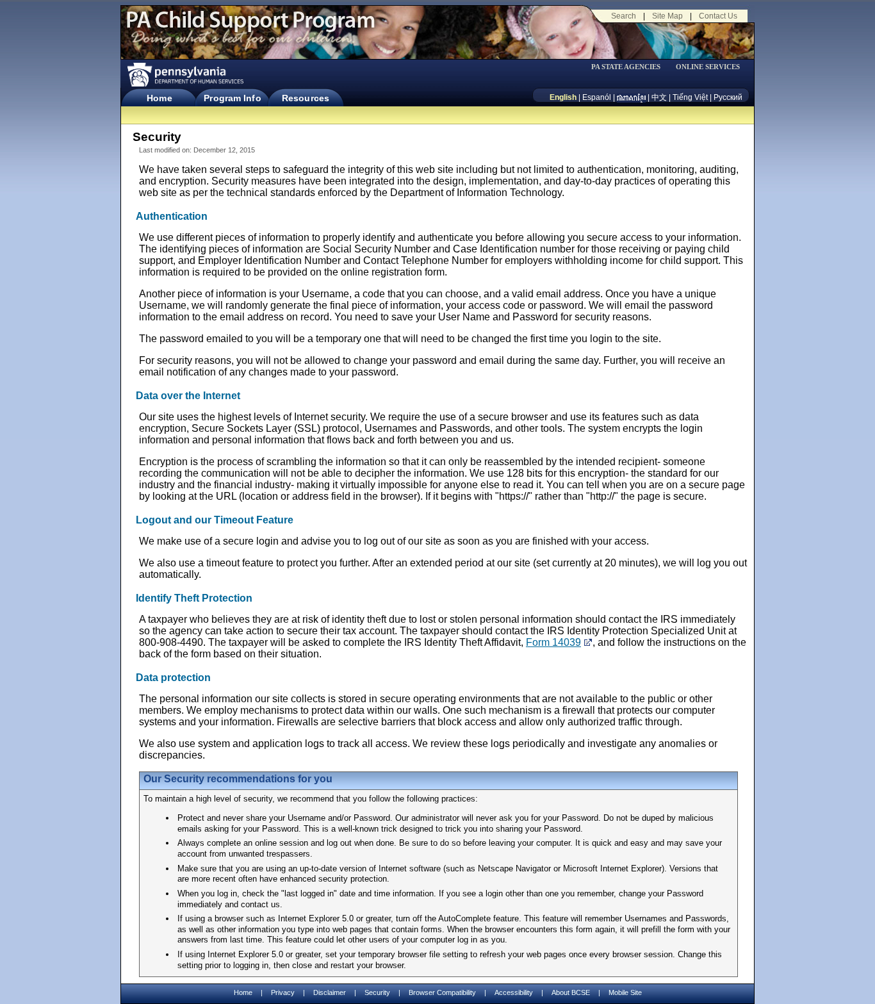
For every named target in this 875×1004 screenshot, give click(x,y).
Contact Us (718, 16)
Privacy (283, 992)
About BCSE (571, 992)
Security (377, 992)
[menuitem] (630, 66)
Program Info (232, 98)
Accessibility (514, 992)
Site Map (667, 16)
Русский (728, 97)
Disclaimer (329, 992)
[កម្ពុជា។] (631, 97)
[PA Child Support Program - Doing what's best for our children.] (250, 27)
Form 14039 (553, 642)
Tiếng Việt (690, 97)
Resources (305, 98)
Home (159, 98)
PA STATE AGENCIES (625, 66)
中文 (659, 97)
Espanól (596, 97)
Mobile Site (625, 992)
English (563, 97)
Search (623, 16)
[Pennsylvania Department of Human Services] (184, 74)
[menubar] (630, 66)
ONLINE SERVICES (708, 66)
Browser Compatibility (442, 992)
